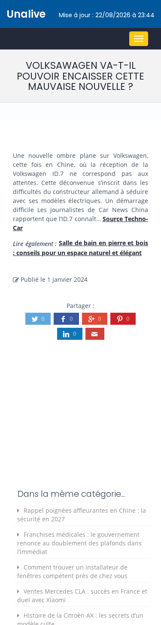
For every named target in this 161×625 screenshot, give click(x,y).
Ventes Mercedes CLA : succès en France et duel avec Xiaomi (82, 595)
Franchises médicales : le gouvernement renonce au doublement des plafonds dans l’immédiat (79, 543)
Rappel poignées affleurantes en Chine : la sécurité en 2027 (81, 514)
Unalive (26, 14)
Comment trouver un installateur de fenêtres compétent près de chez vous (72, 571)
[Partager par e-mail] (94, 334)
